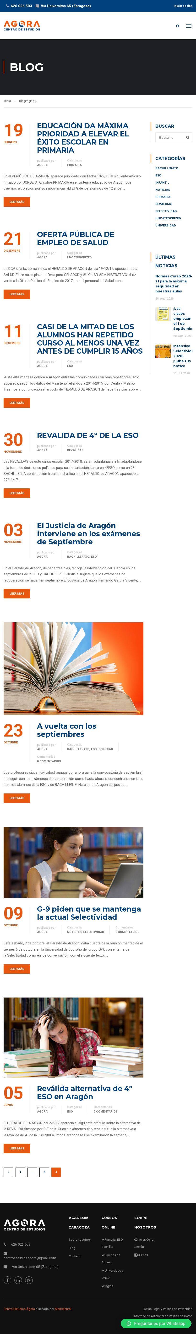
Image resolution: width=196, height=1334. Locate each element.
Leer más (17, 202)
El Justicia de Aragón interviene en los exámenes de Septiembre (88, 534)
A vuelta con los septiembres (66, 730)
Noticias (105, 749)
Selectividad (93, 932)
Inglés (109, 1286)
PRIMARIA (74, 165)
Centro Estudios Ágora (19, 1309)
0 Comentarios (49, 761)
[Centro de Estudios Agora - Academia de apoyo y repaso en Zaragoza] (22, 28)
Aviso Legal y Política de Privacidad (168, 1309)
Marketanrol (63, 1309)
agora (42, 165)
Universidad (165, 225)
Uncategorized (79, 257)
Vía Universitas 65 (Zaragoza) (66, 6)
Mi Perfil (142, 1255)
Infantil (162, 182)
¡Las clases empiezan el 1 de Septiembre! (184, 318)
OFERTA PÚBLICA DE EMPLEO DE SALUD (75, 239)
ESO (70, 366)
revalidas (75, 450)
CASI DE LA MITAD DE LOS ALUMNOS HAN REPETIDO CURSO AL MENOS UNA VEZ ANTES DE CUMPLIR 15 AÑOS (90, 339)
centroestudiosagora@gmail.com (30, 1258)
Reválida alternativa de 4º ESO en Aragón (84, 1093)
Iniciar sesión (183, 6)
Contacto (75, 1256)
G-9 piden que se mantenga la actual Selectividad (89, 913)
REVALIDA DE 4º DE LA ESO (88, 435)
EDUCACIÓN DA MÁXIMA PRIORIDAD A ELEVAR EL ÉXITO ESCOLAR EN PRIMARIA (83, 138)
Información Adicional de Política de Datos (162, 1316)
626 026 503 (21, 6)
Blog (72, 1248)
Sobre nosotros (80, 1239)
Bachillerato (78, 556)
